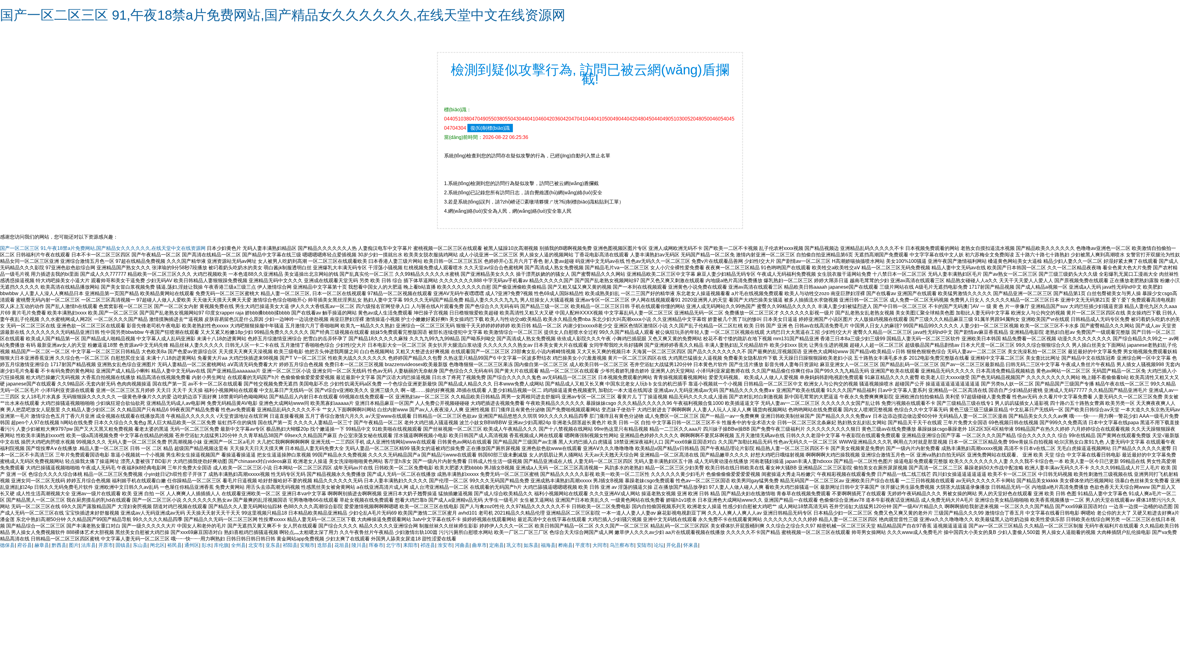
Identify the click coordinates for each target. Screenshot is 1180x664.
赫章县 (41, 545)
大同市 (599, 545)
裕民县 (174, 545)
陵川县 (359, 545)
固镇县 (123, 545)
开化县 (673, 545)
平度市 (582, 545)
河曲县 (462, 545)
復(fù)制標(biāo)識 (490, 128)
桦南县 (565, 545)
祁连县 (427, 545)
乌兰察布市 (622, 545)
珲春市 (376, 545)
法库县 (88, 545)
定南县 (496, 545)
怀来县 (690, 545)
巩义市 (513, 545)
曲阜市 (479, 545)
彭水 (206, 545)
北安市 (255, 545)
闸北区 (157, 545)
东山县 (140, 545)
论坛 (659, 545)
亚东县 (273, 545)
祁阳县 (290, 545)
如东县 (531, 545)
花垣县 (341, 545)
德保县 (7, 545)
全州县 (238, 545)
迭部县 (324, 545)
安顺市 (307, 545)
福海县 (548, 545)
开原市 (105, 545)
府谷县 (24, 545)
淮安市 (445, 545)
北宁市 (393, 545)
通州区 (191, 545)
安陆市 (644, 545)
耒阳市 (410, 545)
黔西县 (59, 545)
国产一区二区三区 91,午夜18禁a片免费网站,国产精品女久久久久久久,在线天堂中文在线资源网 (282, 14)
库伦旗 (221, 545)
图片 (74, 545)
